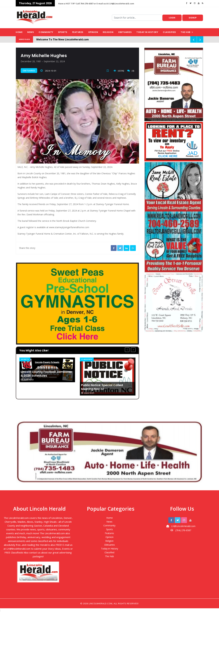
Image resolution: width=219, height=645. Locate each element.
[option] (47, 376)
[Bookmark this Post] (108, 70)
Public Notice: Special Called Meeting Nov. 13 (42, 387)
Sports (62, 32)
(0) (133, 70)
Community (46, 32)
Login (172, 17)
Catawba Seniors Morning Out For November (106, 374)
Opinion (93, 32)
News (30, 32)
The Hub (185, 32)
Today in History (147, 32)
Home (19, 32)
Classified (169, 32)
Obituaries (125, 32)
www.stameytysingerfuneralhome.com (69, 227)
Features (77, 32)
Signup (193, 17)
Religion (108, 32)
